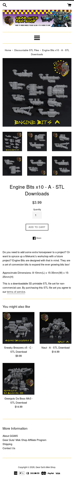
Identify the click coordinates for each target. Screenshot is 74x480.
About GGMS (10, 436)
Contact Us (9, 448)
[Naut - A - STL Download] (55, 328)
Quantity (37, 209)
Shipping (7, 444)
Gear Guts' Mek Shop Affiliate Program (24, 440)
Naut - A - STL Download (55, 347)
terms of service (16, 291)
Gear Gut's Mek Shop (45, 467)
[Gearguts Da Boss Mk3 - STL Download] (18, 379)
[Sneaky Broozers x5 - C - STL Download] (18, 328)
